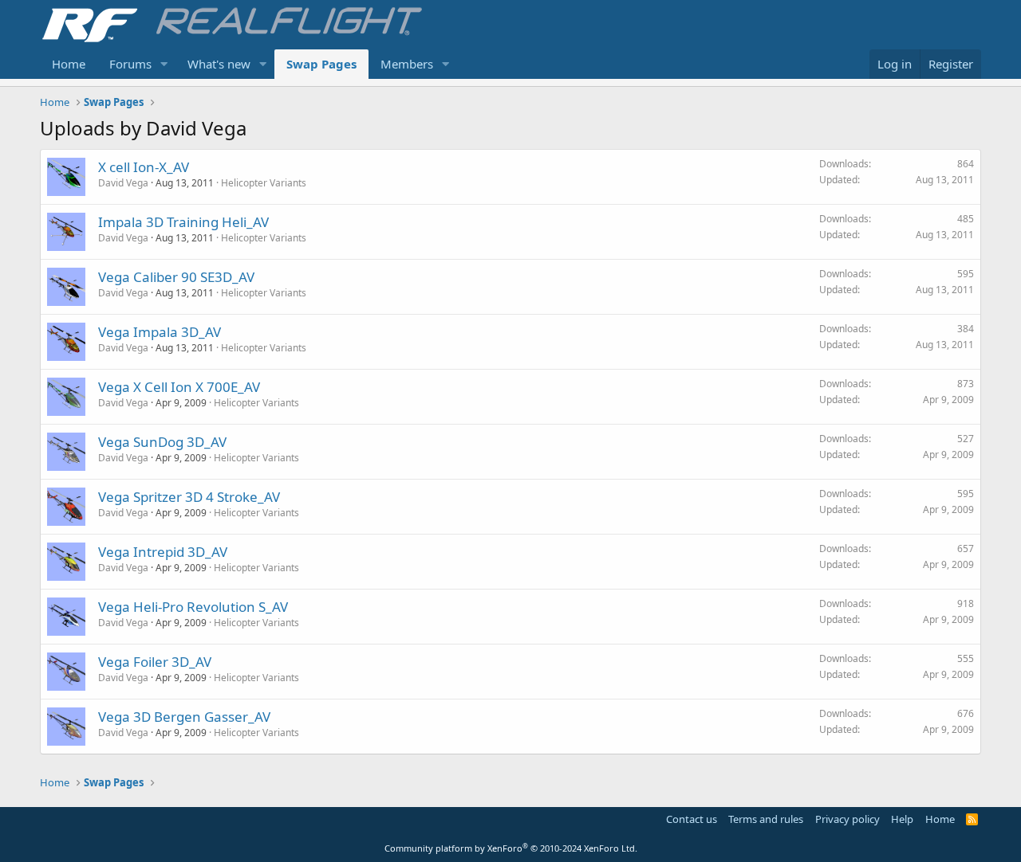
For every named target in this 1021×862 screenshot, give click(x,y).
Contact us (691, 819)
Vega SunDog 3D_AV (162, 442)
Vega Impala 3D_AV (159, 332)
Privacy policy (847, 819)
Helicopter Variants (263, 183)
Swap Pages (321, 64)
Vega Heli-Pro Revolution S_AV (193, 607)
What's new (218, 64)
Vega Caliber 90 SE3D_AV (176, 277)
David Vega (123, 183)
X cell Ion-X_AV (143, 167)
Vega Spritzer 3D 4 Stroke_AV (189, 497)
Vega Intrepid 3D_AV (162, 552)
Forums (130, 64)
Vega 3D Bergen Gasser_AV (184, 716)
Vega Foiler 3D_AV (154, 661)
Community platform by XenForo (510, 848)
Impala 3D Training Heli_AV (183, 222)
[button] (164, 64)
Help (902, 819)
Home (68, 64)
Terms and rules (765, 819)
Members (406, 64)
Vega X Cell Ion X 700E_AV (179, 387)
